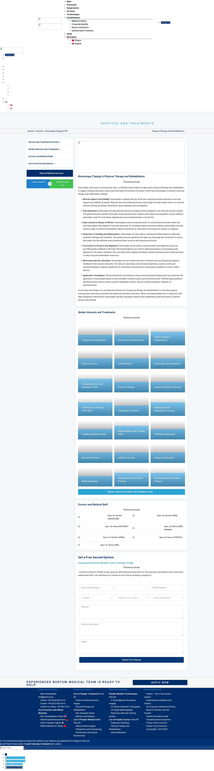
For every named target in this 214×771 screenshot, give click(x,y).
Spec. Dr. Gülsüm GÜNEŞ (114, 537)
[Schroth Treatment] (95, 451)
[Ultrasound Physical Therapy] (168, 380)
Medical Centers (79, 21)
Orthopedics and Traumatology (89, 729)
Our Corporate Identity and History (161, 707)
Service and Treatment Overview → (45, 142)
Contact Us (165, 22)
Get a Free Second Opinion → (42, 163)
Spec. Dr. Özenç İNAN (109, 545)
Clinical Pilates (125, 364)
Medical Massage (90, 481)
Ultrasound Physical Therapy (167, 387)
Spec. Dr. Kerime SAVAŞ (167, 516)
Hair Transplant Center (85, 713)
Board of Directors (80, 27)
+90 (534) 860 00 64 (56, 700)
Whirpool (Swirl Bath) (164, 458)
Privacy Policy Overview (156, 723)
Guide (69, 34)
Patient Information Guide (157, 716)
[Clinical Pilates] (131, 357)
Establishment (73, 17)
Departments (73, 8)
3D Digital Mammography (122, 710)
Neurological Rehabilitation (131, 340)
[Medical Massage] (95, 474)
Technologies (73, 14)
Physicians (72, 5)
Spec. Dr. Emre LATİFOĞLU (171, 537)
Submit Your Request (131, 660)
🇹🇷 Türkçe (76, 40)
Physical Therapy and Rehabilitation (168, 131)
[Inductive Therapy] (131, 451)
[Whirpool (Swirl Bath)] (168, 451)
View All (77, 723)
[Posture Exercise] (95, 357)
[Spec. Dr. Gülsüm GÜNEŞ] (89, 537)
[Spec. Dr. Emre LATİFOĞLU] (145, 537)
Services (71, 11)
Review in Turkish (15, 767)
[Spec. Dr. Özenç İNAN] (88, 545)
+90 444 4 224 (63, 707)
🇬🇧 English (71, 37)
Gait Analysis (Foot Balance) (167, 364)
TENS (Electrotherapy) (164, 434)
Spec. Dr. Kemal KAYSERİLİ (116, 526)
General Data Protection (83, 30)
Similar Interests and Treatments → (45, 149)
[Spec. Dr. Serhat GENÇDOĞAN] (92, 517)
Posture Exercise (89, 364)
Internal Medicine (118, 732)
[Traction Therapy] (131, 380)
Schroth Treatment (90, 458)
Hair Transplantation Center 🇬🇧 (53, 716)
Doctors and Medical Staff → (41, 156)
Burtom (31, 131)
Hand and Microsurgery (86, 726)
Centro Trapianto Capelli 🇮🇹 (52, 723)
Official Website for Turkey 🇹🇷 (53, 726)
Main (69, 1)
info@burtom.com (161, 575)
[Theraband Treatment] (131, 404)
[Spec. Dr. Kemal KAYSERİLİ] (90, 526)
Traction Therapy (126, 387)
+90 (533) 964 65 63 (56, 703)
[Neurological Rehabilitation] (131, 333)
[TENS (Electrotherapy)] (168, 427)
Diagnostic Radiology (120, 723)
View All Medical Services (51, 173)
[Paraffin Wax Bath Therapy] (95, 427)
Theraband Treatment (128, 411)
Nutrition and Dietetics (85, 716)
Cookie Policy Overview (156, 726)
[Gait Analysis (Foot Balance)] (168, 357)
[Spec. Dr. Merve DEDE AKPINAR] (147, 528)
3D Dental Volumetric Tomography (125, 707)
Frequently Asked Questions (158, 719)
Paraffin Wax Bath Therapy (94, 434)
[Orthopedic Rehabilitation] (95, 333)
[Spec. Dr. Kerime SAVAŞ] (144, 516)
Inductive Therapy (126, 458)
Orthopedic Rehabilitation (94, 340)
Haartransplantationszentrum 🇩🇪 (54, 719)
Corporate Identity (80, 24)
